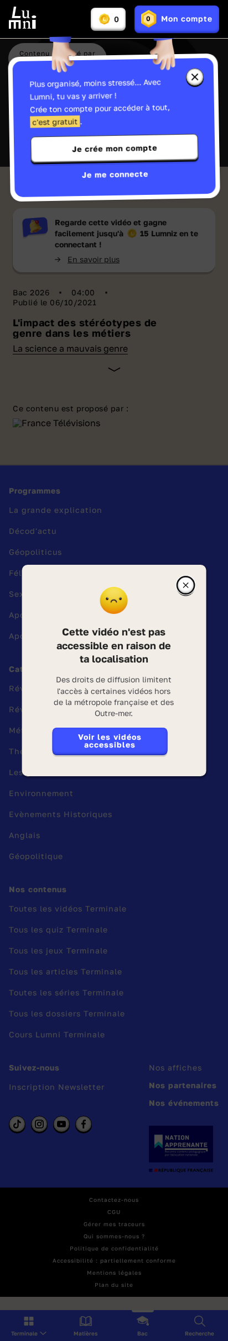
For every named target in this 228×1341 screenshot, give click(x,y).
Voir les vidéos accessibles (110, 740)
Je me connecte (115, 174)
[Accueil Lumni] (23, 18)
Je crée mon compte (114, 148)
